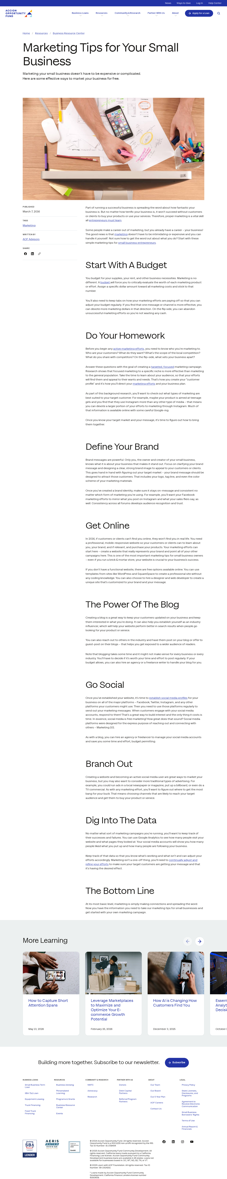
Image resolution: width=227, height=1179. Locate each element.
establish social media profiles (168, 698)
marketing (121, 234)
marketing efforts (144, 383)
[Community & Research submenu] (127, 15)
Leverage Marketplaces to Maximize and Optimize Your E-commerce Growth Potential (112, 1010)
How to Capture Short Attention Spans (48, 1003)
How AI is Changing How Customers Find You (175, 1003)
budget (105, 282)
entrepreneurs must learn (105, 220)
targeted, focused (162, 367)
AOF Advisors (31, 239)
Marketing (29, 225)
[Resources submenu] (102, 15)
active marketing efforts (128, 348)
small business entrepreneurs (137, 242)
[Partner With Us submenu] (156, 15)
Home (26, 33)
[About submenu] (175, 15)
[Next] (199, 941)
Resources (41, 33)
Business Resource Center (69, 33)
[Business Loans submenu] (80, 15)
